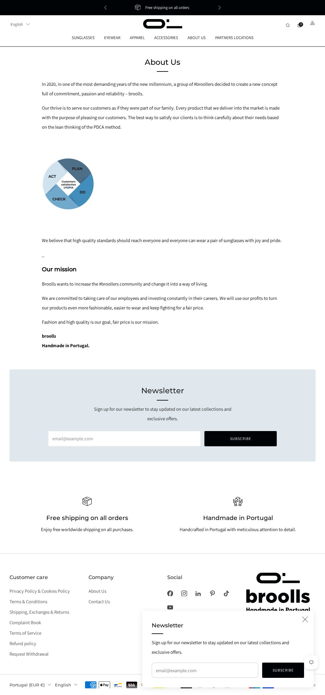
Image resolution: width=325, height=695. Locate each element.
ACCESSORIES (166, 37)
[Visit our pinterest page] (212, 593)
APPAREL (137, 37)
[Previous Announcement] (105, 7)
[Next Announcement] (220, 7)
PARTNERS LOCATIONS (234, 37)
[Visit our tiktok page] (226, 593)
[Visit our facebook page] (170, 593)
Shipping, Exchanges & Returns (39, 612)
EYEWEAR (112, 37)
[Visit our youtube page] (170, 607)
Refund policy (23, 643)
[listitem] (162, 7)
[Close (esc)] (305, 619)
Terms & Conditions (28, 601)
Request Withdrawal (29, 654)
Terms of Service (25, 633)
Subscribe (283, 670)
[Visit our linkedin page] (198, 593)
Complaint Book (25, 622)
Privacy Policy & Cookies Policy (40, 591)
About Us (97, 591)
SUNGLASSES (83, 37)
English (16, 24)
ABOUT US (197, 37)
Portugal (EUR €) (27, 684)
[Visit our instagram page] (184, 593)
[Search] (288, 25)
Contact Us (99, 601)
